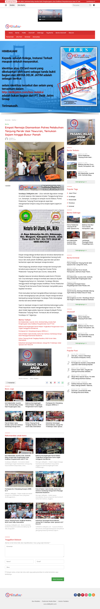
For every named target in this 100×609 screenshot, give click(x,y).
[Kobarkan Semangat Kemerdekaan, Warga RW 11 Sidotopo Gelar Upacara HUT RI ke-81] (55, 416)
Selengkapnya (80, 182)
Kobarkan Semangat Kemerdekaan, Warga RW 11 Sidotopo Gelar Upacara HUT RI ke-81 (40, 344)
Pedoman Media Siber (49, 601)
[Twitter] (79, 595)
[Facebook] (75, 595)
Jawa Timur (73, 193)
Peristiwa (72, 203)
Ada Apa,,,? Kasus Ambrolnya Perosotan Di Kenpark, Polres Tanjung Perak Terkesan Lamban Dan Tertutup (82, 356)
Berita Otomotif (61, 33)
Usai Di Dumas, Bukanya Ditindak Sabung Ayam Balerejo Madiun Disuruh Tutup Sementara (80, 292)
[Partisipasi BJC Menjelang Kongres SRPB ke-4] (55, 396)
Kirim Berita (21, 5)
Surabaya (72, 196)
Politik (24, 33)
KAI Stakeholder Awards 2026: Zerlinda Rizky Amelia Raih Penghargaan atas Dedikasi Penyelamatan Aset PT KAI (37, 323)
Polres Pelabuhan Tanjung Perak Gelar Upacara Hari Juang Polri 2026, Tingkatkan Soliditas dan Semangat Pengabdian (86, 156)
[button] (90, 5)
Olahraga (40, 33)
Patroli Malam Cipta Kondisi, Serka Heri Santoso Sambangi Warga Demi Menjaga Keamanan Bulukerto (40, 334)
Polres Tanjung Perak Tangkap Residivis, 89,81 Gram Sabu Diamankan (37, 339)
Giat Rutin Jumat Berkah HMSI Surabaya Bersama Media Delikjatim (81, 391)
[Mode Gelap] (94, 5)
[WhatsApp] (89, 595)
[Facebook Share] (47, 382)
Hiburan (71, 33)
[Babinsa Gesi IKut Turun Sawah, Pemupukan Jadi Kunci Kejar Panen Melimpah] (72, 166)
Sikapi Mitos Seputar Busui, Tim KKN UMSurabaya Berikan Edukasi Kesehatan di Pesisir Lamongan (83, 377)
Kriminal (27, 37)
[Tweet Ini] (50, 382)
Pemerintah (10, 37)
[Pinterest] (82, 595)
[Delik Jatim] (13, 26)
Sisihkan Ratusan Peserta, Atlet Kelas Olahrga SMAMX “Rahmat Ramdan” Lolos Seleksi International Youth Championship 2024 (83, 384)
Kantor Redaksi (63, 601)
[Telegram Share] (58, 382)
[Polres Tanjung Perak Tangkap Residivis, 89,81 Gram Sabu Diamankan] (34, 416)
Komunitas (36, 37)
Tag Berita (49, 33)
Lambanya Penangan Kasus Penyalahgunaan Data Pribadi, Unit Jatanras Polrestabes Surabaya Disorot (88, 242)
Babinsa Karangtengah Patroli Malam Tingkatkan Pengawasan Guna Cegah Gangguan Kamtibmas (41, 327)
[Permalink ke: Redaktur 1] (6, 139)
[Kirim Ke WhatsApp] (62, 382)
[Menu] (6, 5)
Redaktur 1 (12, 138)
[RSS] (93, 595)
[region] (50, 79)
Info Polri (19, 37)
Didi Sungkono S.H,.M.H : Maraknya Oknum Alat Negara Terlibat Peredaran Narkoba (80, 298)
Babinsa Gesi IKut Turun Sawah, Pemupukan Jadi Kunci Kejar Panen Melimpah (86, 165)
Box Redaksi (36, 601)
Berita (17, 33)
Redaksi (12, 5)
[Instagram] (86, 595)
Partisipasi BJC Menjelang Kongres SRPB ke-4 (33, 331)
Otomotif (31, 33)
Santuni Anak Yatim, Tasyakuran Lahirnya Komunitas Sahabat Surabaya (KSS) (81, 370)
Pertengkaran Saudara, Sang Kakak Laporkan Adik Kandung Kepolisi (83, 363)
